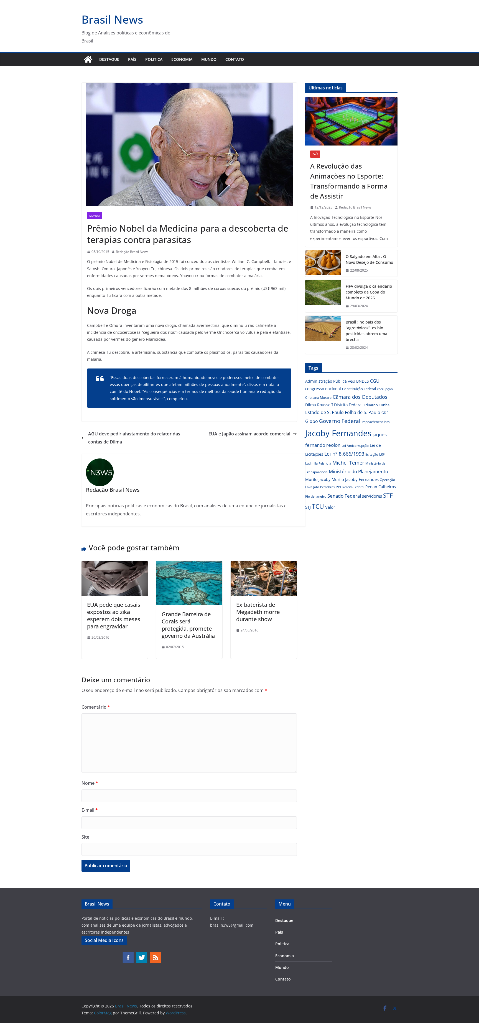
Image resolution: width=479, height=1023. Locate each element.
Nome (89, 783)
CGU (374, 381)
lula (328, 463)
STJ (308, 507)
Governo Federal (339, 421)
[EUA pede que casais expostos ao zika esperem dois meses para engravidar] (114, 565)
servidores (372, 496)
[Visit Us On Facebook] (128, 954)
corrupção (385, 389)
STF (388, 495)
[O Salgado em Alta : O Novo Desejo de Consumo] (323, 263)
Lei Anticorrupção (355, 445)
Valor (330, 507)
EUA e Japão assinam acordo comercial (249, 434)
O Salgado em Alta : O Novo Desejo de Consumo (369, 259)
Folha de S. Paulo (362, 412)
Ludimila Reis (314, 463)
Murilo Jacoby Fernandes (355, 479)
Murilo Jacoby (317, 479)
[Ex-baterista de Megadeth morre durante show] (264, 565)
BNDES (362, 381)
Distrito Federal (348, 404)
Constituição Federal (359, 388)
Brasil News (112, 19)
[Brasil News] (88, 59)
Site (85, 837)
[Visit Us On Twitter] (141, 954)
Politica (153, 59)
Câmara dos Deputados (360, 396)
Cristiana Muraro (318, 397)
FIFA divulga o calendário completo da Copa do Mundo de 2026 (369, 292)
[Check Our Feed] (155, 954)
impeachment (372, 422)
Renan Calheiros (380, 486)
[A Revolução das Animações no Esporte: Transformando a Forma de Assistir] (351, 121)
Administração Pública (326, 381)
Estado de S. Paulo (324, 412)
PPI (338, 486)
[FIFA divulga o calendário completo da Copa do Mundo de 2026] (323, 296)
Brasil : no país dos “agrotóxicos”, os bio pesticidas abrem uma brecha (366, 330)
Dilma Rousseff (319, 404)
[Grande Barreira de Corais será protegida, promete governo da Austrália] (189, 565)
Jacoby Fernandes (338, 433)
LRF (381, 454)
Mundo (208, 59)
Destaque (109, 59)
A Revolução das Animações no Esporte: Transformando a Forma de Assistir (349, 180)
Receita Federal (353, 487)
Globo (311, 421)
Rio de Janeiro (315, 496)
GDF (384, 413)
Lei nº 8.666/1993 (344, 453)
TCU (318, 506)
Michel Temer (348, 462)
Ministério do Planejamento (358, 471)
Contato (234, 59)
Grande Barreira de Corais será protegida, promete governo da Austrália (188, 625)
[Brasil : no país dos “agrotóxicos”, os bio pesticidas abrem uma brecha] (323, 335)
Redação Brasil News (132, 251)
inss (386, 422)
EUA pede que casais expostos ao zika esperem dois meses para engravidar (113, 615)
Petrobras (327, 487)
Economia (181, 59)
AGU (351, 381)
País (132, 59)
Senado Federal (344, 496)
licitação (371, 454)
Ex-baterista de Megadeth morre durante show (258, 612)
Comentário (95, 707)
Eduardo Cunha (376, 404)
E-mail (89, 810)
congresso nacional (323, 388)
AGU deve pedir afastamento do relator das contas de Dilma (134, 438)
